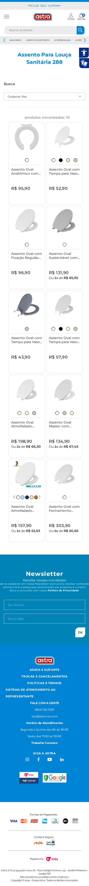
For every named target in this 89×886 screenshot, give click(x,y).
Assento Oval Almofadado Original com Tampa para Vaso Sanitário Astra (25, 509)
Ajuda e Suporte (45, 669)
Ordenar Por (17, 96)
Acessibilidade (62, 40)
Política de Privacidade (63, 590)
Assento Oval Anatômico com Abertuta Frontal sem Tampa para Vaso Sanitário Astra (25, 172)
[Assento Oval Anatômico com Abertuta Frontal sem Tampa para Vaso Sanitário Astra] (27, 137)
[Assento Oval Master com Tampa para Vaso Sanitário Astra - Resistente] (65, 390)
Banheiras (15, 40)
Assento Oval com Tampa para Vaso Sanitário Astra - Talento (64, 340)
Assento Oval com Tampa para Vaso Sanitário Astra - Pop (26, 340)
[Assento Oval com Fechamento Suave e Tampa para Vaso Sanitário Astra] (65, 474)
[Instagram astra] (28, 759)
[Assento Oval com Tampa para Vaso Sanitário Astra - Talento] (65, 305)
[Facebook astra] (38, 759)
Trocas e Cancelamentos (44, 676)
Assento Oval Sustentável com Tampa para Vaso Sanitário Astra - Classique (63, 256)
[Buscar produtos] (81, 30)
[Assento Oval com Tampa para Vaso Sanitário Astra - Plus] (65, 137)
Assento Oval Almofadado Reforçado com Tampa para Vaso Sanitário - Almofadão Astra (25, 424)
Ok (80, 632)
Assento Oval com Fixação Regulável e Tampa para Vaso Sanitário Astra (26, 256)
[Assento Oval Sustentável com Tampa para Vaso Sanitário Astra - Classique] (65, 221)
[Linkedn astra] (62, 759)
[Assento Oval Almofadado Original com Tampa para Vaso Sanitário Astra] (27, 474)
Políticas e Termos (44, 683)
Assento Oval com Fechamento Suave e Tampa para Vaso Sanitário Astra (64, 509)
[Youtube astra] (50, 759)
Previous (4, 40)
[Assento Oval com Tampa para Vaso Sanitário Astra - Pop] (27, 305)
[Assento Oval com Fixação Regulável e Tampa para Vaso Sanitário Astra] (27, 221)
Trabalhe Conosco (44, 743)
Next (39, 497)
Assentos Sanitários (37, 40)
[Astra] (42, 17)
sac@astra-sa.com (45, 716)
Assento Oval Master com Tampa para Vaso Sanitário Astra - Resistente (63, 424)
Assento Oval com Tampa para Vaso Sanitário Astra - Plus (64, 172)
